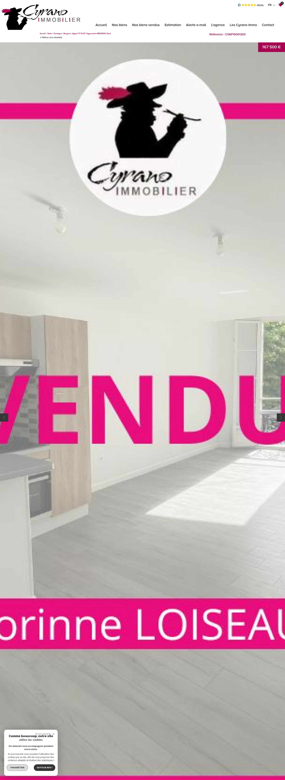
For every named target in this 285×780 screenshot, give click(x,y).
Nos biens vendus (146, 25)
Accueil (101, 25)
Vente (49, 34)
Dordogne (58, 34)
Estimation (173, 25)
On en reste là (43, 733)
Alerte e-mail (196, 25)
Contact (268, 25)
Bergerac (67, 34)
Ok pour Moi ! (44, 767)
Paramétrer (17, 767)
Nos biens (119, 25)
